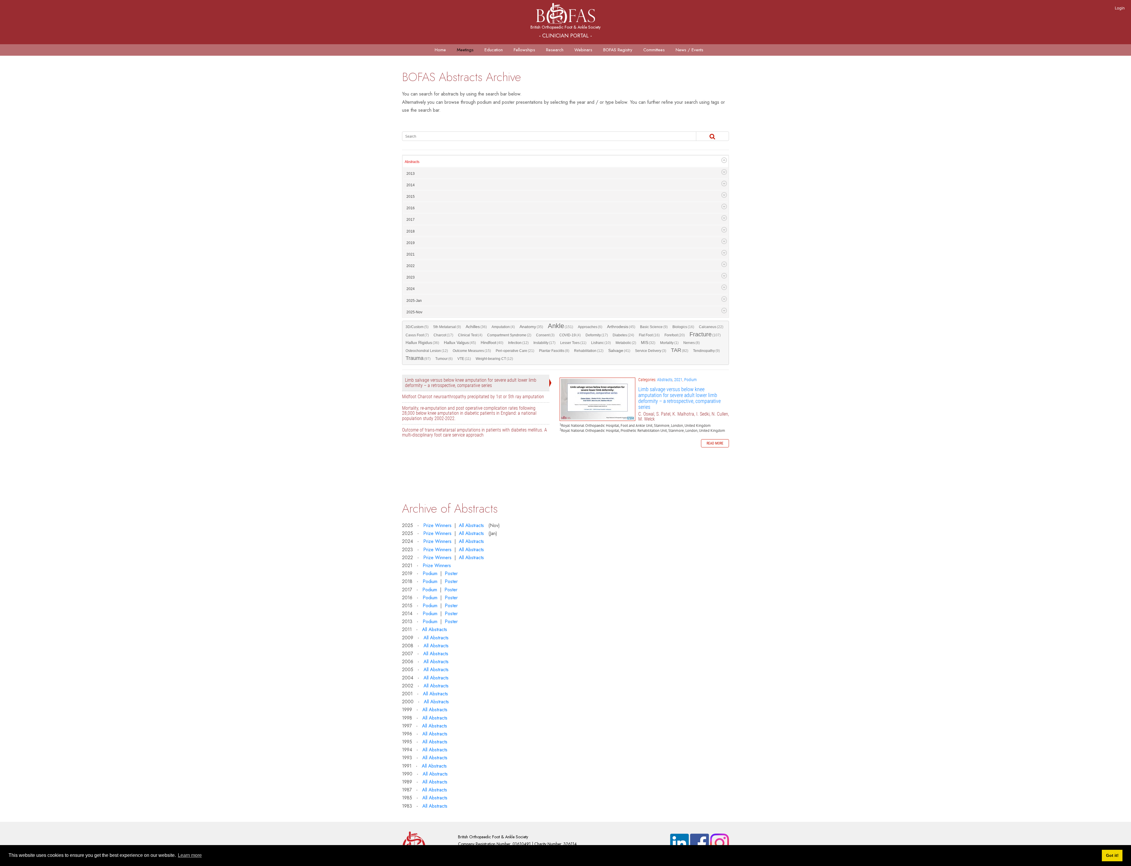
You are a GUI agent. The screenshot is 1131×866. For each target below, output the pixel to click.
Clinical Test (470, 335)
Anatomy (531, 327)
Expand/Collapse (724, 160)
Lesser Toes (573, 343)
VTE (464, 358)
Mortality (669, 343)
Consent (545, 335)
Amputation (503, 327)
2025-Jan (414, 301)
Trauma (418, 358)
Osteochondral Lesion (427, 351)
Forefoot (674, 335)
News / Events (689, 50)
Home (440, 50)
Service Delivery (650, 351)
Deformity (597, 335)
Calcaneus (711, 327)
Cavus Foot (417, 335)
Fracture (705, 334)
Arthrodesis (621, 327)
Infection (518, 343)
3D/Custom (417, 327)
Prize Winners (437, 525)
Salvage (619, 351)
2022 (410, 266)
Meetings (465, 50)
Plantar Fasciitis (554, 351)
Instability (544, 343)
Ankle (560, 326)
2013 (410, 174)
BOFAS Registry (617, 50)
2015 (410, 197)
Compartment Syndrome (509, 335)
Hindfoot (492, 343)
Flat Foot (649, 335)
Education (494, 50)
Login (1120, 8)
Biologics (683, 327)
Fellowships (524, 50)
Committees (654, 50)
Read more (715, 443)
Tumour (444, 358)
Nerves (691, 343)
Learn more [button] (190, 855)
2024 (410, 289)
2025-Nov (414, 312)
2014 (410, 185)
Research (554, 50)
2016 (410, 208)
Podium (690, 379)
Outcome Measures (472, 351)
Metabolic (626, 343)
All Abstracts (471, 525)
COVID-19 (570, 335)
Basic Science (654, 327)
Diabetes (623, 335)
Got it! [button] (1112, 855)
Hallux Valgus (460, 343)
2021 (410, 254)
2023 (410, 277)
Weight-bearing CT (494, 358)
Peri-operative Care (515, 351)
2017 (410, 220)
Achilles (476, 327)
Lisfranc (601, 343)
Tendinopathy (706, 351)
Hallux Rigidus (422, 343)
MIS (648, 343)
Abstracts (412, 162)
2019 (410, 243)
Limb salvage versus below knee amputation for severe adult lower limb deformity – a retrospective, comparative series (597, 399)
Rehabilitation (588, 351)
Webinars (583, 50)
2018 (410, 231)
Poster (451, 573)
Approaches (590, 327)
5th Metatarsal (447, 327)
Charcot (443, 335)
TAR (679, 350)
